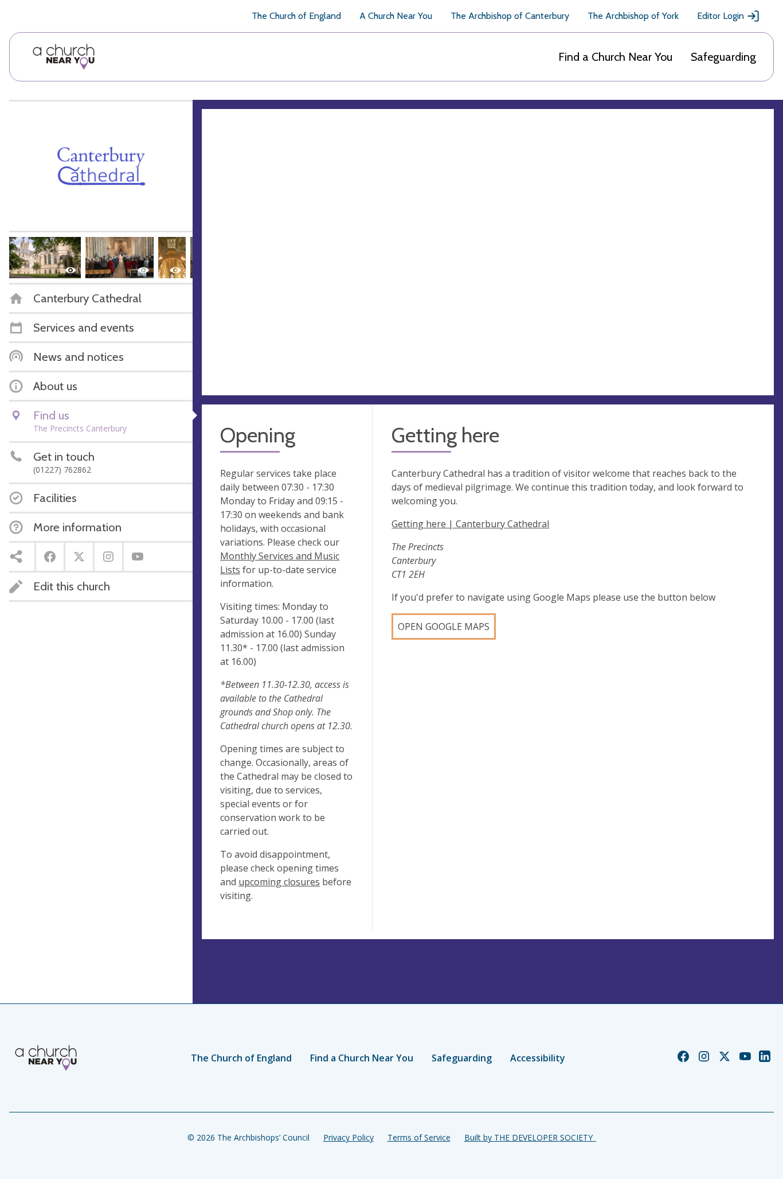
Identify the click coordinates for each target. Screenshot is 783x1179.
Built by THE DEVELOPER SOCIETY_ (530, 1137)
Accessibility (537, 1058)
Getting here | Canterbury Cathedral (470, 523)
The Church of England (296, 15)
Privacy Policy (348, 1137)
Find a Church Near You (615, 57)
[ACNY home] (63, 56)
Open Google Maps (444, 626)
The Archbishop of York (633, 15)
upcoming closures (279, 882)
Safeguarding (723, 57)
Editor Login (720, 15)
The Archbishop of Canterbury (510, 15)
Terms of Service (419, 1137)
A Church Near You (395, 15)
